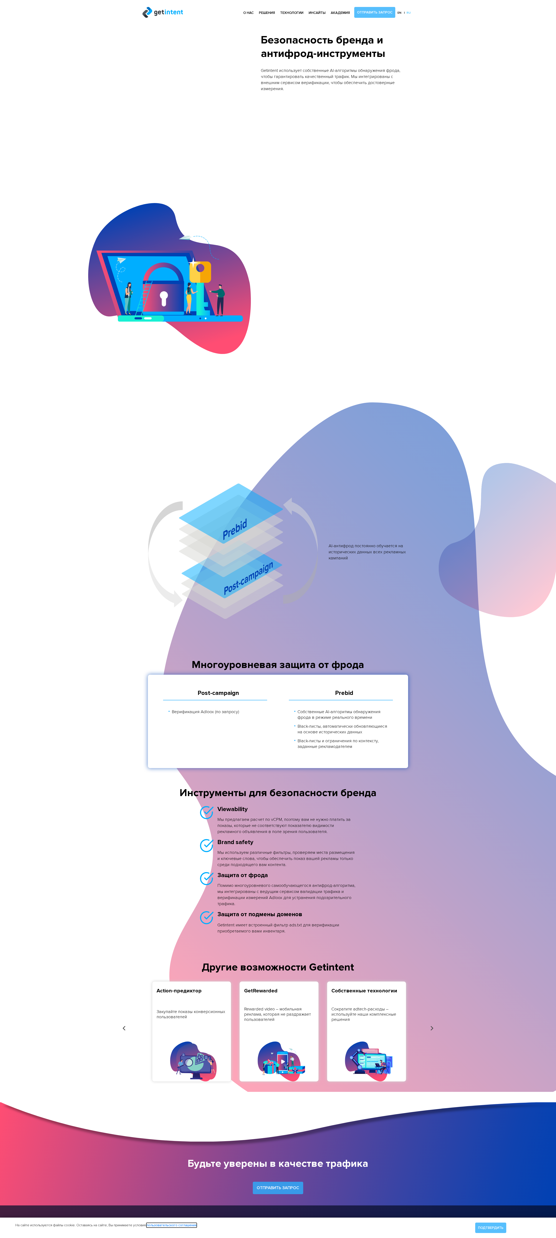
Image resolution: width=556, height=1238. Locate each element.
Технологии (291, 13)
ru (409, 13)
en (399, 13)
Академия (340, 13)
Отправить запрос (374, 12)
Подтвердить (490, 1228)
